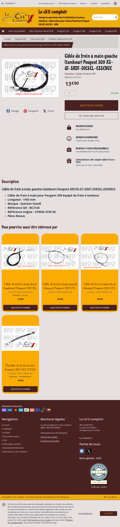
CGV (5, 440)
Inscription (105, 3)
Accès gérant (111, 497)
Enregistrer (33, 111)
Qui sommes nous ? (11, 436)
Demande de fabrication (13, 448)
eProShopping (63, 497)
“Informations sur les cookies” (39, 520)
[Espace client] (115, 3)
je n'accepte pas (85, 513)
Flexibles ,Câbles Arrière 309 (80, 73)
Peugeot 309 (20, 39)
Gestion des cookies (49, 437)
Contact (94, 3)
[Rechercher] (116, 17)
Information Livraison (12, 444)
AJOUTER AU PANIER (91, 105)
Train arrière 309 (37, 39)
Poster (50, 111)
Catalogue (7, 429)
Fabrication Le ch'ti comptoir (15, 451)
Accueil (8, 39)
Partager (14, 111)
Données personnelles (50, 441)
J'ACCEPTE (108, 513)
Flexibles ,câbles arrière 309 (60, 39)
